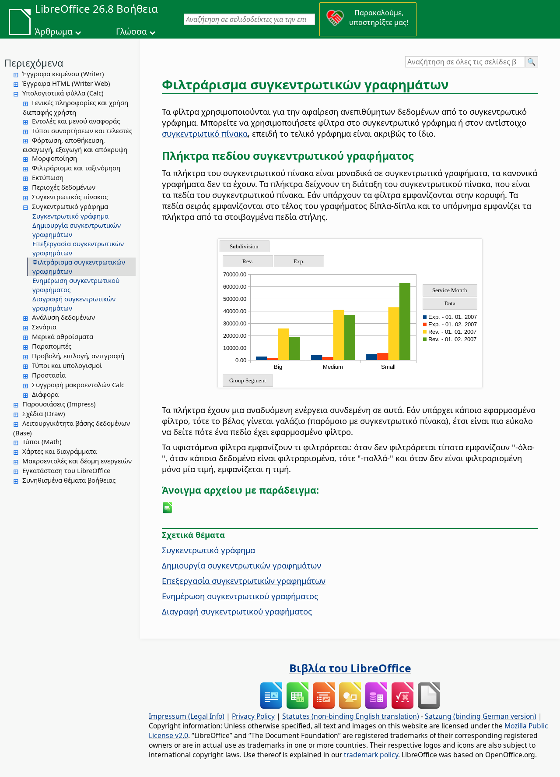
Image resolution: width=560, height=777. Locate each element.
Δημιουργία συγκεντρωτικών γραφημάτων (76, 230)
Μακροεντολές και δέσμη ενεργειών (77, 460)
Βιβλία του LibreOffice (350, 667)
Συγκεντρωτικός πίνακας (70, 196)
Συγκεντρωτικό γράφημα (70, 206)
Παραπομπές (51, 346)
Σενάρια (44, 326)
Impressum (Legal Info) (186, 716)
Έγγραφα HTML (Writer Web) (66, 83)
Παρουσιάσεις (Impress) (59, 403)
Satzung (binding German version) (480, 716)
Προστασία (49, 375)
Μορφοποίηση (54, 158)
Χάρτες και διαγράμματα (59, 451)
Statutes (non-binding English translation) (350, 716)
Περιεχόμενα (33, 62)
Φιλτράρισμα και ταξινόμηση (76, 167)
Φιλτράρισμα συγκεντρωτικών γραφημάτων (78, 266)
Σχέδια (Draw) (43, 413)
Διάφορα (45, 394)
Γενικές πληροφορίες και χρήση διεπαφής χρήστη (75, 107)
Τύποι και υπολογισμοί (67, 365)
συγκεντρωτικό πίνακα (205, 133)
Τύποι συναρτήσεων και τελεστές (82, 130)
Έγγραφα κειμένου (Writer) (63, 73)
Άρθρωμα (54, 31)
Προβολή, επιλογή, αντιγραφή (78, 355)
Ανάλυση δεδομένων (63, 317)
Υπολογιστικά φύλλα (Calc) (63, 92)
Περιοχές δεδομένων (63, 187)
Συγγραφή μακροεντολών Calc (78, 384)
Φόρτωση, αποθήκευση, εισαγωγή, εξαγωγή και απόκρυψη (75, 145)
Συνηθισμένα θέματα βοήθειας (69, 480)
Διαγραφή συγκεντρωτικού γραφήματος (237, 611)
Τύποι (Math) (42, 441)
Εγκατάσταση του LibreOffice (66, 470)
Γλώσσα (131, 31)
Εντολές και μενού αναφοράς (76, 121)
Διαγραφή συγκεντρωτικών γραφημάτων (74, 303)
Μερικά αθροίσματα (62, 336)
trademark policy (371, 754)
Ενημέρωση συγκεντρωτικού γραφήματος (75, 285)
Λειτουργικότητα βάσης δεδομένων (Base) (71, 428)
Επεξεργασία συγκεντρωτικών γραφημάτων (78, 248)
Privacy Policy (253, 716)
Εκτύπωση (47, 177)
